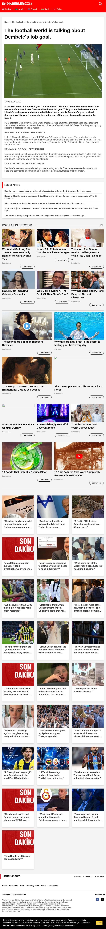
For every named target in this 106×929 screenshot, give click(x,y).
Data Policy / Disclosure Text (19, 925)
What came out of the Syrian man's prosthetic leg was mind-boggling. (45, 203)
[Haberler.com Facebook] (97, 901)
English (8, 9)
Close (99, 923)
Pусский (33, 9)
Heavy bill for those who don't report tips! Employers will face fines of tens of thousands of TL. (50, 197)
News (43, 886)
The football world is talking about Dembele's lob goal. (33, 22)
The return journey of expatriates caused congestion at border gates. (44, 216)
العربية (20, 9)
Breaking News (32, 886)
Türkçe (59, 9)
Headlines (13, 886)
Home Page (99, 876)
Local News (53, 886)
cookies (54, 920)
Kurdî (46, 9)
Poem (4, 886)
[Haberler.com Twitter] (102, 901)
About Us (78, 876)
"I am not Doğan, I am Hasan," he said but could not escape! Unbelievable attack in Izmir (51, 209)
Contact (88, 876)
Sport (22, 886)
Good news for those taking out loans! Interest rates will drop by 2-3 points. (47, 191)
